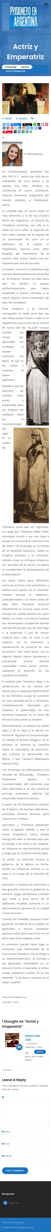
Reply (40, 1051)
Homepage (11, 67)
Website (8, 1155)
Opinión (25, 67)
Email (6, 1143)
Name (7, 1131)
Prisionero (23, 118)
